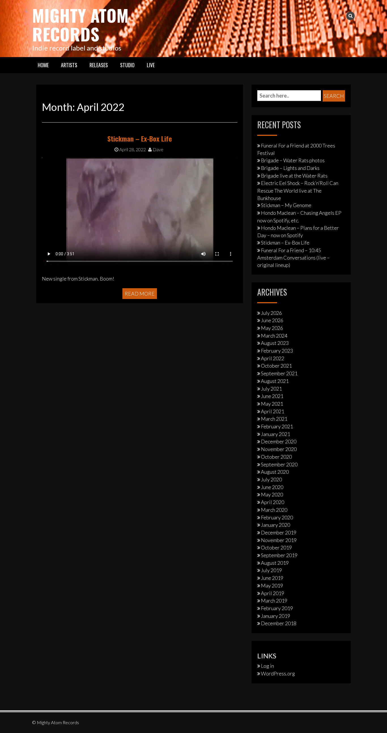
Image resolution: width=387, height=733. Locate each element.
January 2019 (275, 616)
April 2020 (272, 502)
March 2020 (274, 510)
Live (151, 65)
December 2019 (278, 532)
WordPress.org (278, 673)
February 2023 (277, 350)
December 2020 (278, 441)
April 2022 (272, 358)
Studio (127, 65)
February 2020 (277, 517)
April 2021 (272, 411)
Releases (99, 65)
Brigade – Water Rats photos (293, 160)
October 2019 (276, 547)
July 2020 (271, 479)
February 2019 (277, 608)
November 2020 (279, 449)
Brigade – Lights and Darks (290, 168)
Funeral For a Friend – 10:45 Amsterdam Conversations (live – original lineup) (293, 257)
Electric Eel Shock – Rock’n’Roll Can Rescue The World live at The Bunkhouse (297, 190)
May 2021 (272, 404)
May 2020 (272, 494)
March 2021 (274, 419)
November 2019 (279, 540)
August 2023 (275, 343)
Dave (157, 149)
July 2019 (271, 570)
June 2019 (272, 578)
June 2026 (272, 320)
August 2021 (275, 381)
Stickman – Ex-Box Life (139, 138)
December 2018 (278, 623)
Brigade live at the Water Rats (294, 175)
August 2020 (275, 472)
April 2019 (272, 593)
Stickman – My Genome (286, 205)
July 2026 (271, 313)
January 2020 (275, 525)
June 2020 (272, 487)
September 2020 (279, 464)
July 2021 (271, 389)
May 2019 (272, 585)
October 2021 (276, 366)
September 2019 (279, 555)
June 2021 (272, 396)
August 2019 (275, 563)
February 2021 (277, 426)
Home (43, 65)
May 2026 (272, 328)
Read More (140, 293)
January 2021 (275, 434)
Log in (267, 666)
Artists (69, 65)
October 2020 (276, 457)
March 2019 (274, 600)
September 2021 (279, 373)
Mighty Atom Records (80, 24)
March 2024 (274, 335)
